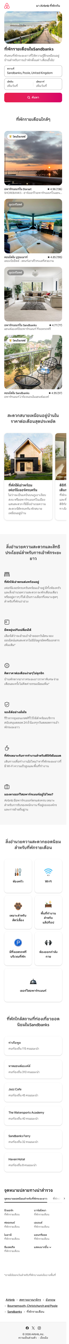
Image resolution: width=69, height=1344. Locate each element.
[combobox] (33, 73)
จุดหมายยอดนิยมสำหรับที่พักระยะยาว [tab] (25, 1198)
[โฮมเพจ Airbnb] (7, 5)
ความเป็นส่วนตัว (27, 1337)
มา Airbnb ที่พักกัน (48, 6)
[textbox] (18, 86)
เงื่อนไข (44, 1337)
